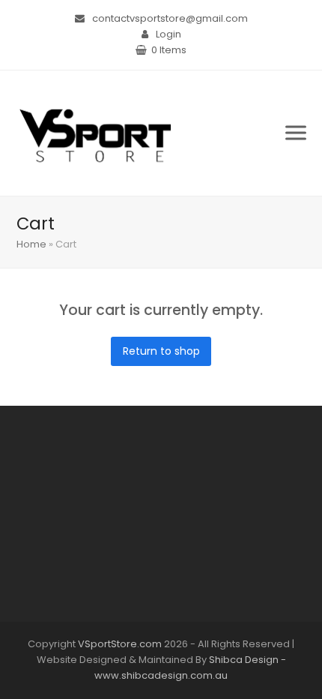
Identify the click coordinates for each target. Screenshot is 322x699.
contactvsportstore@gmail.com (170, 18)
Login (168, 34)
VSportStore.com (120, 644)
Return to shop (161, 351)
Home (31, 244)
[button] (295, 133)
